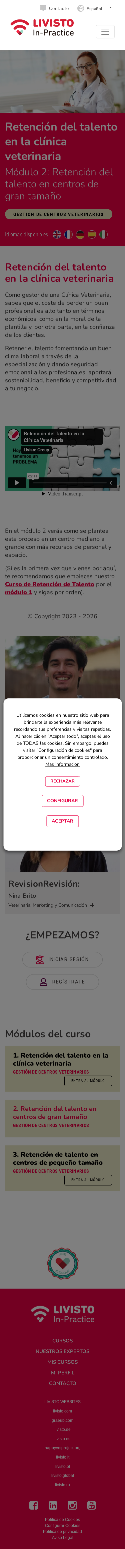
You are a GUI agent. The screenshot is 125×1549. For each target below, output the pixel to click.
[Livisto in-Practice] (42, 27)
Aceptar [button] (62, 821)
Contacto (59, 8)
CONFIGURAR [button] (62, 801)
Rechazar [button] (62, 781)
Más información (62, 764)
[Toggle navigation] (105, 31)
